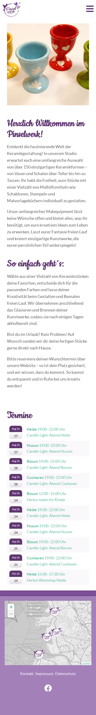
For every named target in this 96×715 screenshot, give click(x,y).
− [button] (11, 614)
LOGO (11, 9)
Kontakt (27, 673)
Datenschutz (65, 673)
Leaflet (86, 663)
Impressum (44, 673)
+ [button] (11, 607)
